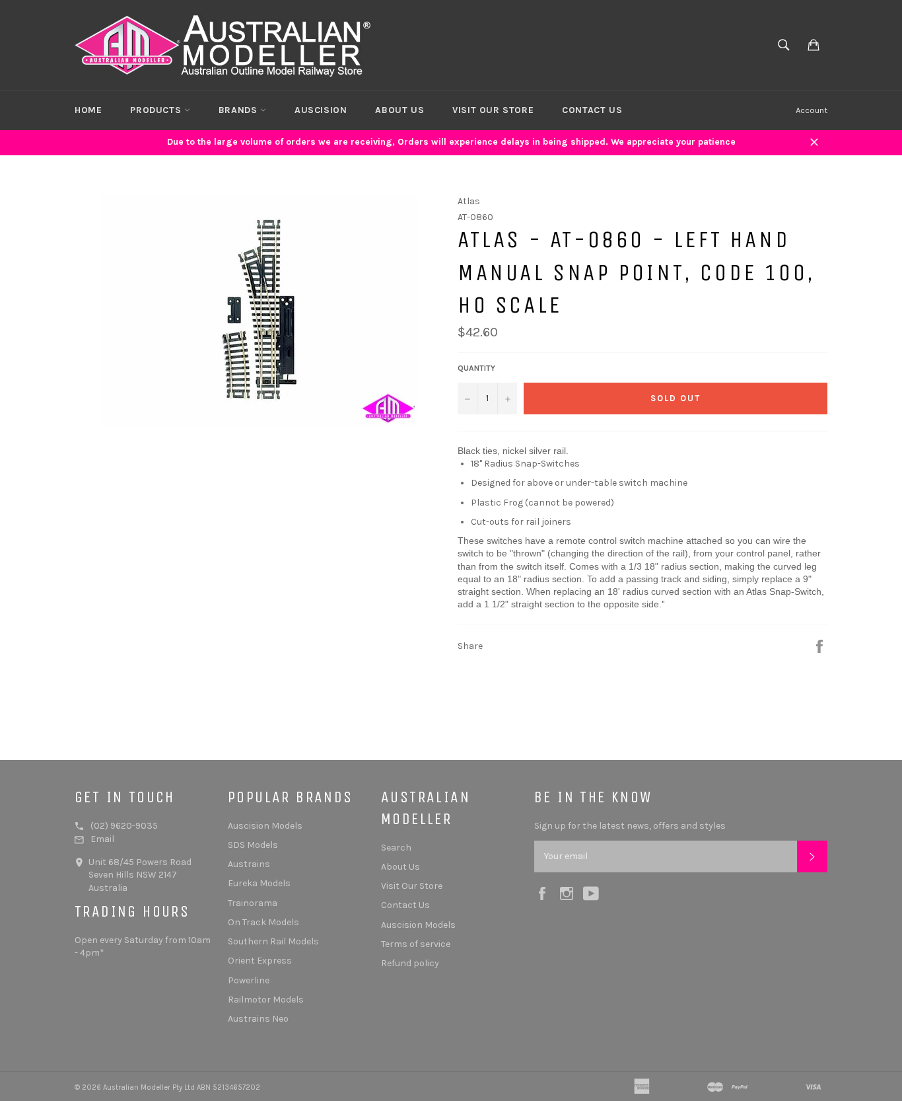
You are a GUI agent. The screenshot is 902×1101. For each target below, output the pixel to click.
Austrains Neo (258, 1018)
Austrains (249, 864)
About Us (399, 110)
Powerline (248, 980)
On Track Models (263, 922)
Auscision (321, 110)
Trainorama (252, 903)
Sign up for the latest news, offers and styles (630, 825)
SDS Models (253, 845)
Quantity (476, 368)
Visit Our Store (493, 110)
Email (102, 839)
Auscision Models (265, 825)
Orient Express (260, 960)
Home (88, 110)
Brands (239, 110)
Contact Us (592, 110)
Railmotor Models (266, 999)
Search (396, 847)
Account (811, 110)
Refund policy (410, 963)
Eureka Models (259, 883)
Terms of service (415, 944)
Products (157, 110)
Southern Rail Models (273, 941)
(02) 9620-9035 (124, 825)
